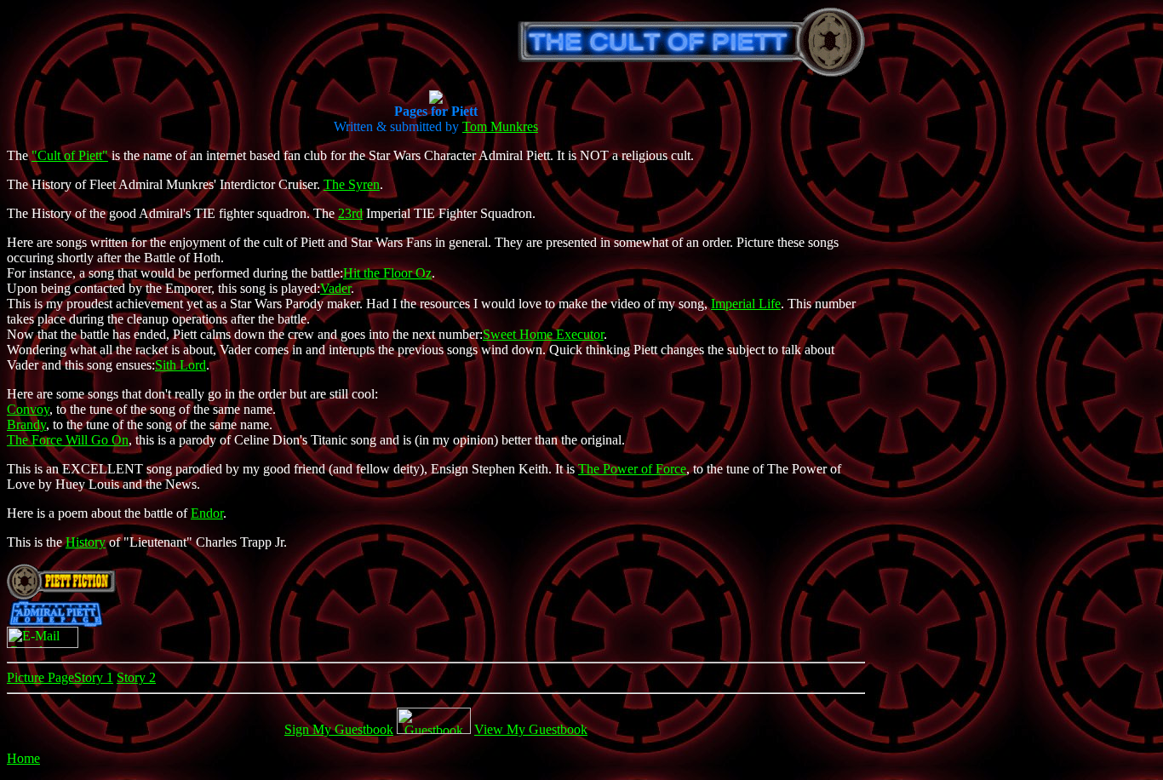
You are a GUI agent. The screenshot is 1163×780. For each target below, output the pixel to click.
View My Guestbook (530, 729)
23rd (350, 213)
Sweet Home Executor (543, 334)
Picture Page (40, 677)
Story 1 (93, 677)
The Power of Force (632, 469)
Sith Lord (180, 365)
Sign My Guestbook (338, 729)
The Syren (352, 184)
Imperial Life (746, 303)
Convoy (28, 409)
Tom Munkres (500, 126)
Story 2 (136, 677)
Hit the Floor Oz (387, 273)
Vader (335, 288)
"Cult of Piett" (70, 155)
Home (23, 758)
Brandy (26, 424)
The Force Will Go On (68, 440)
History (86, 542)
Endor (207, 513)
